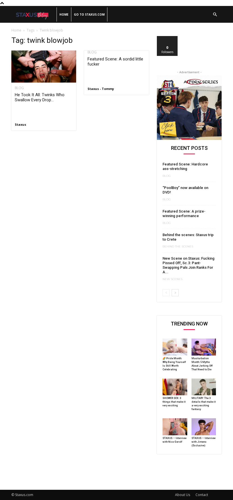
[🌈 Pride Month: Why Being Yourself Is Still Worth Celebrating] (175, 347)
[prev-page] (166, 292)
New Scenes (172, 279)
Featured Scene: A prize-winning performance (184, 213)
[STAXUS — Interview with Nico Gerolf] (175, 426)
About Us (182, 494)
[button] (215, 14)
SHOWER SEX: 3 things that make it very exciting (174, 402)
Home (63, 14)
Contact (201, 494)
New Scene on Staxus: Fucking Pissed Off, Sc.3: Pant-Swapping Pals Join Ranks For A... (189, 265)
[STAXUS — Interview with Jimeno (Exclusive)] (204, 426)
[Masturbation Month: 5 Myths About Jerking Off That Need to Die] (204, 347)
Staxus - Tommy (101, 89)
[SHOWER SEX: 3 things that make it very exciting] (175, 387)
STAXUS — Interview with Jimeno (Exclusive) (204, 442)
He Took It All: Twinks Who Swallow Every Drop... (40, 97)
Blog (19, 88)
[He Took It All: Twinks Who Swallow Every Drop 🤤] (43, 67)
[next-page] (175, 292)
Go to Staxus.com (89, 14)
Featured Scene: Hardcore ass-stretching (185, 166)
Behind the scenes (178, 246)
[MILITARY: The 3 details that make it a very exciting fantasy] (204, 387)
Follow (167, 38)
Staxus (20, 124)
